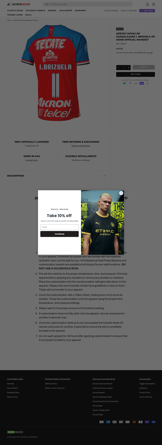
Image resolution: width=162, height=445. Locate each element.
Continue (59, 234)
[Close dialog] (121, 193)
